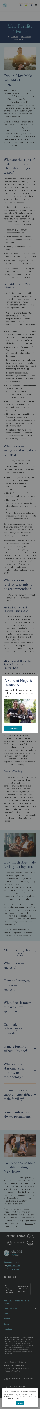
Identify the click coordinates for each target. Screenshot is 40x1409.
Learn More (13, 728)
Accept (20, 1403)
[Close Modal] (37, 674)
